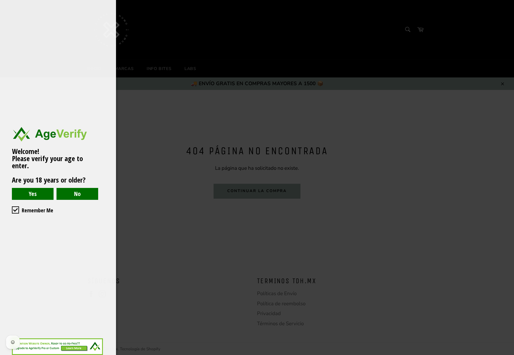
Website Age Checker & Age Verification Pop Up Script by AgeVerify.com (506, 353)
